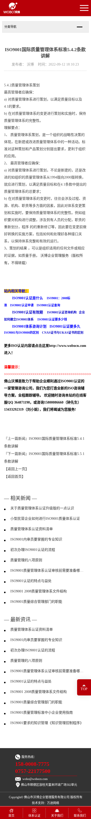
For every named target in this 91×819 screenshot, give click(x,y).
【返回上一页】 (16, 469)
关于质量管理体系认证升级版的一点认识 (42, 508)
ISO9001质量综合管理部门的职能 (36, 602)
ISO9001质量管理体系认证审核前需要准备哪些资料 (48, 570)
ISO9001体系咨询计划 (29, 326)
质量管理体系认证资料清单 (31, 529)
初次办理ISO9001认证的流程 (32, 550)
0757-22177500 (32, 771)
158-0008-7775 (32, 764)
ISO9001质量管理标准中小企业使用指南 (41, 712)
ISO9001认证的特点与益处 (31, 581)
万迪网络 (53, 803)
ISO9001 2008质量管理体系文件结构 (38, 591)
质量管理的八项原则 (26, 560)
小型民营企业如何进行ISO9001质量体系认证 (45, 519)
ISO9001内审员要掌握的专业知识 (36, 539)
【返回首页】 (14, 476)
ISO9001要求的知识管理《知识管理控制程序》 (46, 723)
